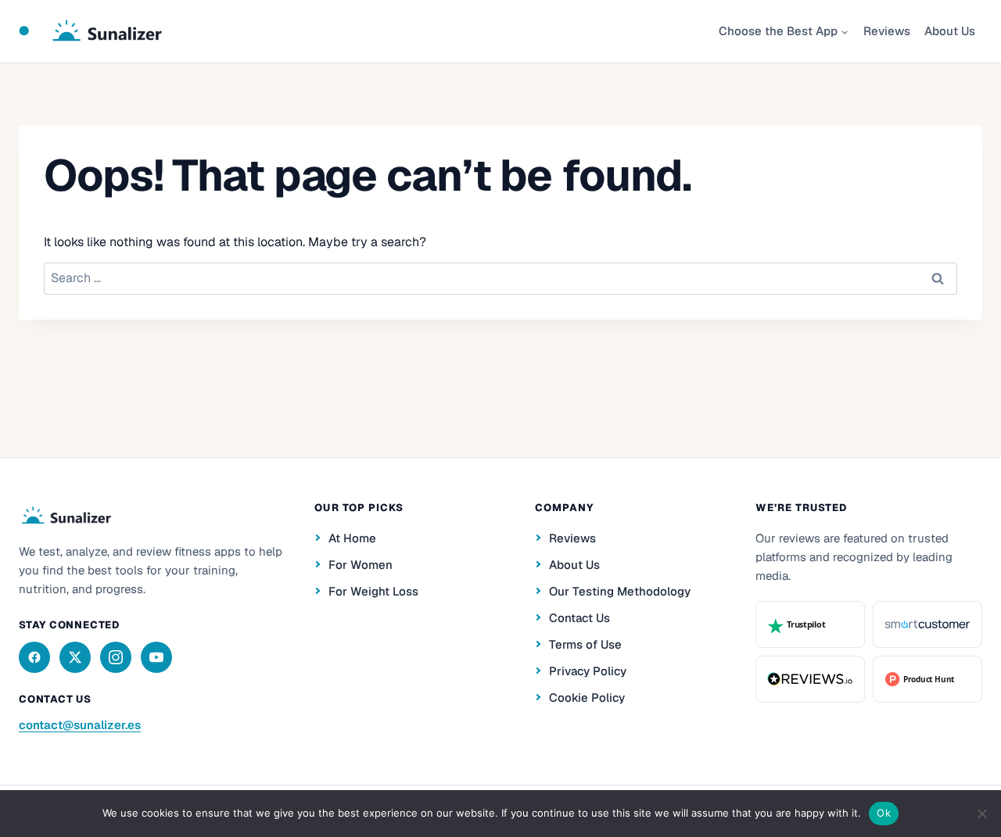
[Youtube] (156, 657)
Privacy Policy (587, 671)
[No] (981, 813)
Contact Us (579, 617)
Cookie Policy (587, 697)
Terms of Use (585, 644)
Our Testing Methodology (620, 591)
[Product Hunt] (927, 679)
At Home (352, 538)
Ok (884, 813)
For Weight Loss (373, 591)
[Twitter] (75, 657)
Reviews (886, 30)
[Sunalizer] (65, 516)
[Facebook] (34, 657)
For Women (360, 564)
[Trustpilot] (810, 624)
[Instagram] (115, 657)
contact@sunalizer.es (80, 724)
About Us (949, 30)
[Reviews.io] (810, 679)
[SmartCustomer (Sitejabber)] (927, 624)
